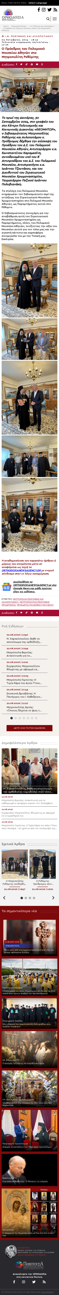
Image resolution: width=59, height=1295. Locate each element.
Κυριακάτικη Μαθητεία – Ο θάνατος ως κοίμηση (25, 1181)
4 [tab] (24, 718)
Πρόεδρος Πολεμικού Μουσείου (35, 605)
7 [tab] (36, 718)
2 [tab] (15, 718)
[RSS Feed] (55, 10)
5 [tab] (28, 718)
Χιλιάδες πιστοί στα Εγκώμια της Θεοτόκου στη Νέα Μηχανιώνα (27, 1104)
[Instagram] (44, 10)
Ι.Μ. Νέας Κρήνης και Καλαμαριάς (18, 1100)
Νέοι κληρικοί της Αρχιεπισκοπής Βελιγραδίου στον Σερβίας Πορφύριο (26, 1025)
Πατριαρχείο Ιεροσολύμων (15, 1144)
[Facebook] (39, 10)
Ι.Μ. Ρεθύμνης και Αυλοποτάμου (41, 26)
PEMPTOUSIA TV (9, 1178)
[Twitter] (49, 10)
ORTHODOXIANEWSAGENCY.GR (21, 570)
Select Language (38, 3)
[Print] (32, 64)
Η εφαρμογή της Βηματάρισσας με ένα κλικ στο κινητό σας (28, 1234)
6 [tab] (32, 718)
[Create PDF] (42, 64)
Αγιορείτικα (7, 1230)
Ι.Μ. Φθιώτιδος (9, 1060)
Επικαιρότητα (12, 946)
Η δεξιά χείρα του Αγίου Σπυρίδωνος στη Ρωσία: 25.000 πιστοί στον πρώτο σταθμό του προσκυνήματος (28, 992)
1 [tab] (11, 718)
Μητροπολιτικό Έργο (18, 26)
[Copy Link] (27, 64)
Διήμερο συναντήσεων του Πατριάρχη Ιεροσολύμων (27, 1147)
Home (5, 26)
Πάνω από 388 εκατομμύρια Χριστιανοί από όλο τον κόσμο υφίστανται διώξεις (29, 951)
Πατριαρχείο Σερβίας (12, 1021)
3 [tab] (20, 718)
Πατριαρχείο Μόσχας (12, 988)
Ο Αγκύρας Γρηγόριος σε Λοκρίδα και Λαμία (23, 1063)
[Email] (37, 64)
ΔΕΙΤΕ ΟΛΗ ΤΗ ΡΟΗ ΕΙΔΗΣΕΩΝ (29, 728)
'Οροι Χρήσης (47, 1292)
